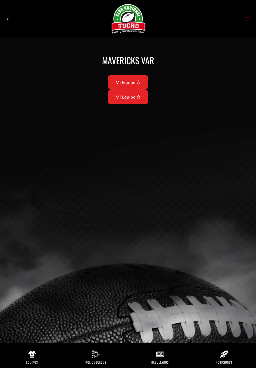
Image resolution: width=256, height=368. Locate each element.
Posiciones (224, 362)
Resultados (160, 362)
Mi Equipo (126, 82)
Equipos (32, 362)
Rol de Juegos (96, 362)
